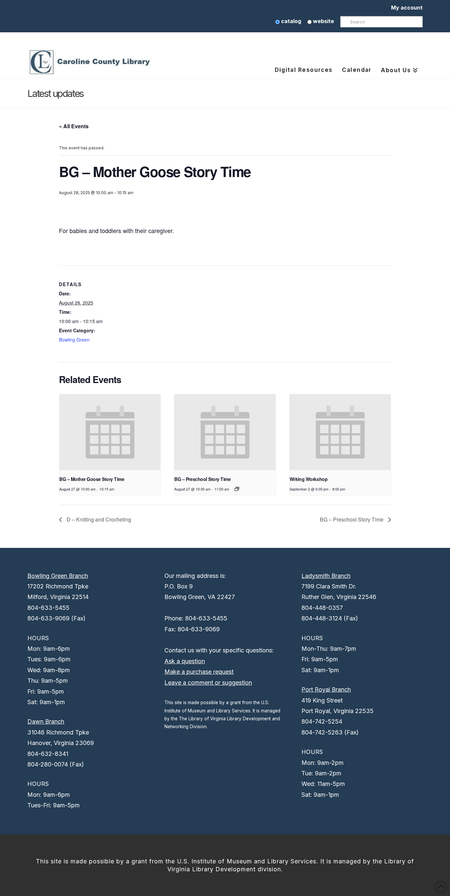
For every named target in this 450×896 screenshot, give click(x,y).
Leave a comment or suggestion (208, 682)
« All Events (74, 126)
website (323, 21)
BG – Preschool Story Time (202, 479)
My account (407, 7)
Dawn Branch (45, 721)
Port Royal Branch (326, 689)
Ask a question (184, 661)
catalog (290, 21)
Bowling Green (74, 339)
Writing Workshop (308, 479)
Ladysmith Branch (326, 575)
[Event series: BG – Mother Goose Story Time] (237, 489)
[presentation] (109, 432)
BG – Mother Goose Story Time (91, 479)
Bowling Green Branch (57, 575)
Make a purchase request (199, 671)
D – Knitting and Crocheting (98, 519)
